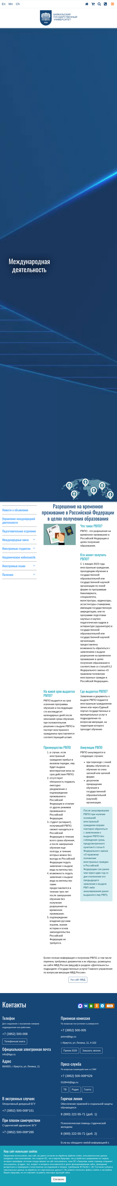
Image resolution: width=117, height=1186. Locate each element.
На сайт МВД (78, 979)
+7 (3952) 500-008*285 (18, 1132)
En (3, 4)
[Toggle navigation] (112, 4)
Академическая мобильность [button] (18, 557)
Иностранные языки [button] (13, 566)
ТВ (65, 1089)
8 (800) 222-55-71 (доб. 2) (79, 1133)
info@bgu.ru (9, 1054)
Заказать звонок (91, 1050)
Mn (11, 4)
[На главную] (87, 4)
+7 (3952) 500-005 (73, 1030)
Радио (75, 1089)
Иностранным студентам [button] (16, 548)
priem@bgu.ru (68, 1036)
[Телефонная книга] (105, 4)
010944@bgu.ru (69, 1082)
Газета (87, 1089)
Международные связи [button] (15, 540)
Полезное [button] (7, 574)
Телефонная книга (14, 1041)
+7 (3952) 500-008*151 (18, 1110)
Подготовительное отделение (19, 531)
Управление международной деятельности (18, 520)
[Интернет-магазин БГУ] (93, 4)
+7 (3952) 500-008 (15, 1034)
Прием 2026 (70, 1050)
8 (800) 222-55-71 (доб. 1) (79, 1114)
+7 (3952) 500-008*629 (76, 1076)
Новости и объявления (15, 510)
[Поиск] (99, 4)
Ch (18, 4)
